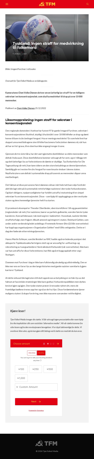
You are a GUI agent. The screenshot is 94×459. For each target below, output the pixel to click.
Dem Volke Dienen (26, 108)
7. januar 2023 (20, 54)
